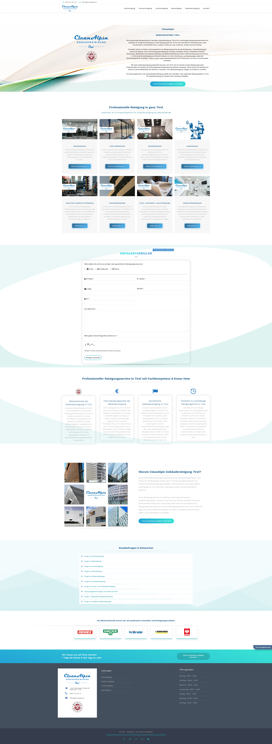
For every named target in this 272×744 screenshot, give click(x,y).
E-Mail (88, 289)
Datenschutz (119, 735)
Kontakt (141, 735)
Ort (88, 299)
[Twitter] (142, 739)
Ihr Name (90, 279)
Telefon (142, 279)
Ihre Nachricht (90, 309)
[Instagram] (130, 739)
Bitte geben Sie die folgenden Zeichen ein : (101, 336)
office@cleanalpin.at (77, 698)
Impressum (110, 735)
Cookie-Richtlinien (131, 735)
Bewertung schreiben (158, 735)
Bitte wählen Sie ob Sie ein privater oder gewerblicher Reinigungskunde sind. (113, 264)
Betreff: (140, 289)
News (148, 735)
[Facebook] (124, 739)
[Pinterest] (136, 739)
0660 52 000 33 (75, 693)
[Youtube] (148, 739)
